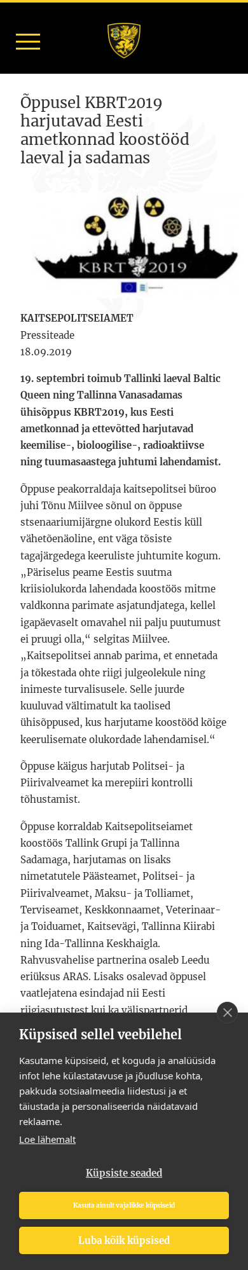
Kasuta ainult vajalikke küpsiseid (124, 1205)
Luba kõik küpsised (124, 1240)
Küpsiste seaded (124, 1173)
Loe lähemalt (47, 1139)
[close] (227, 1012)
